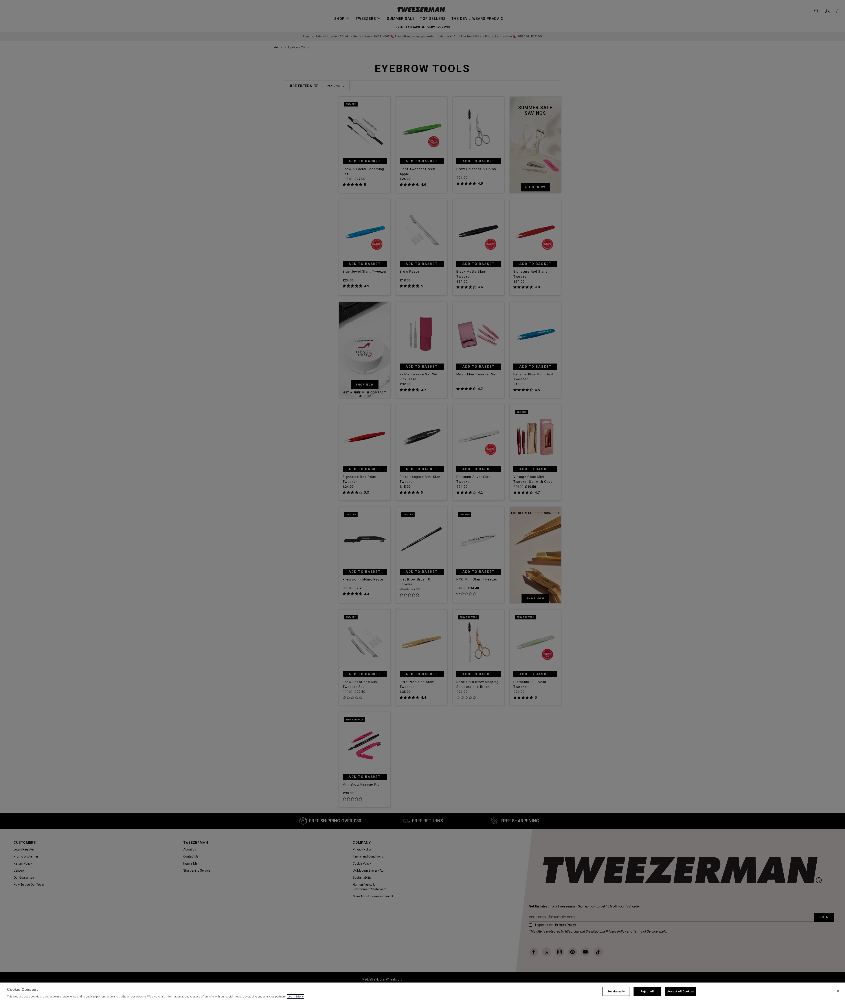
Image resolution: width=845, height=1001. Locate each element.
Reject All (647, 991)
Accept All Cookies (680, 991)
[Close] (838, 991)
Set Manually (616, 991)
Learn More (295, 996)
